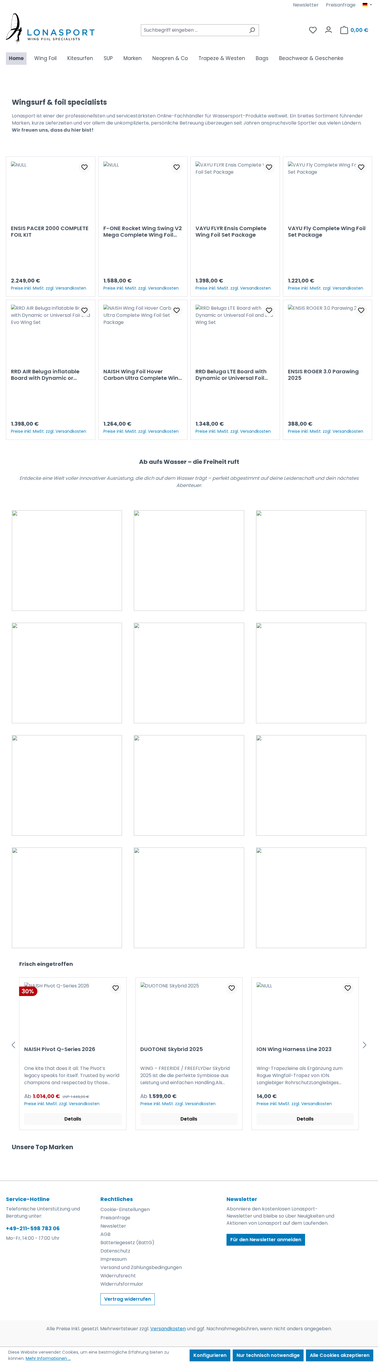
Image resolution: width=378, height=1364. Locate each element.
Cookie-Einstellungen (125, 1209)
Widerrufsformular (121, 1284)
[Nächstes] (364, 1045)
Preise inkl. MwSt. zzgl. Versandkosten (48, 288)
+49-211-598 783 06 (33, 1228)
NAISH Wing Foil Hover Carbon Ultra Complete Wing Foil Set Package (142, 374)
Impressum (113, 1259)
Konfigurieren (210, 1355)
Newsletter (306, 4)
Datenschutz (115, 1250)
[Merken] (84, 167)
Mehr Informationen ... (48, 1358)
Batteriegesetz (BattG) (127, 1242)
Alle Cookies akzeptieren (339, 1355)
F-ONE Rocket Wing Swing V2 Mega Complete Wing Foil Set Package (142, 231)
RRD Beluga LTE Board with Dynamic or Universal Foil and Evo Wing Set (231, 374)
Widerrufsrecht (118, 1275)
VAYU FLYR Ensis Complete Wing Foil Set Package (230, 231)
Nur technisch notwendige (268, 1355)
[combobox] (193, 30)
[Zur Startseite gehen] (50, 28)
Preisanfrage (341, 4)
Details (122, 1119)
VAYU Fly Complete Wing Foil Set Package (327, 231)
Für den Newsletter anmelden (265, 1239)
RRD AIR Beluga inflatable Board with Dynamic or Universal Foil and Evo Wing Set (48, 374)
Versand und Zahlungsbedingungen (141, 1267)
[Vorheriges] (13, 1045)
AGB (105, 1234)
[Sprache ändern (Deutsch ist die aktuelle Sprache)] (367, 5)
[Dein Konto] (328, 28)
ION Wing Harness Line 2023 (227, 1049)
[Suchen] (252, 30)
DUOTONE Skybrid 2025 (105, 1049)
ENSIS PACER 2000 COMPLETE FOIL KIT (50, 231)
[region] (186, 298)
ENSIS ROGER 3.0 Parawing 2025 (323, 374)
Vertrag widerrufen (127, 1299)
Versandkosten (168, 1328)
